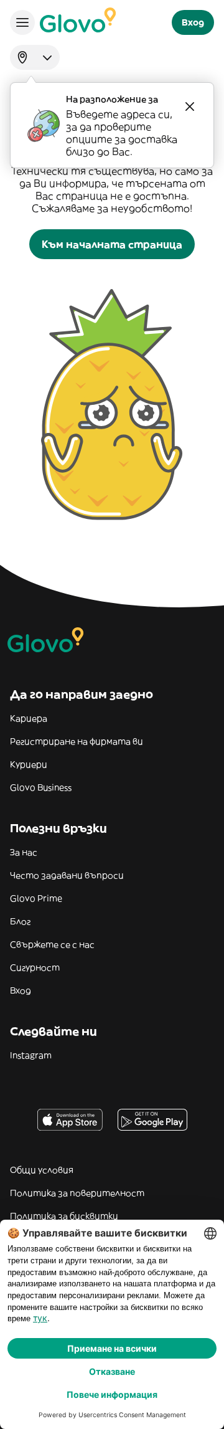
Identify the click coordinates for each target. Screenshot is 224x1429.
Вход (20, 990)
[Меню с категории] (22, 22)
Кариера (28, 718)
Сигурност (35, 967)
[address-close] (189, 106)
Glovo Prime (36, 898)
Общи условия (41, 1169)
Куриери (28, 764)
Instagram (31, 1055)
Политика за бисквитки (64, 1216)
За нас (23, 852)
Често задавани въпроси (67, 875)
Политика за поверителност (77, 1193)
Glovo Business (41, 787)
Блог (20, 921)
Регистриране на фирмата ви (76, 741)
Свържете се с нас (52, 944)
